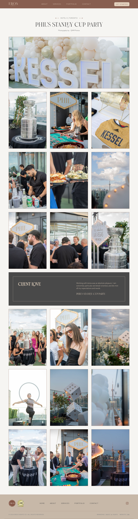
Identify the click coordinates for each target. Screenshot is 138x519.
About (44, 4)
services (57, 4)
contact (86, 4)
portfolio (71, 4)
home (42, 503)
